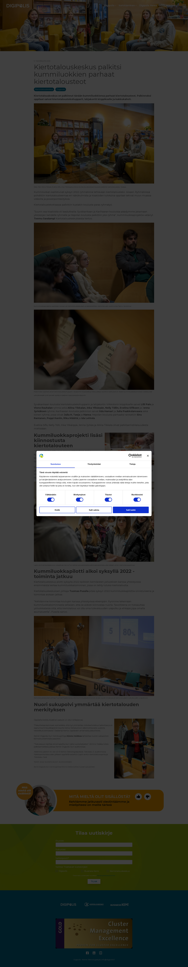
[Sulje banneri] (148, 456)
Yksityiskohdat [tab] (94, 464)
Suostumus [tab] (56, 464)
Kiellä (57, 510)
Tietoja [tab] (132, 464)
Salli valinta (94, 510)
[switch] (79, 500)
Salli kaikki (131, 510)
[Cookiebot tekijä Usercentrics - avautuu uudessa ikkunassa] (130, 456)
